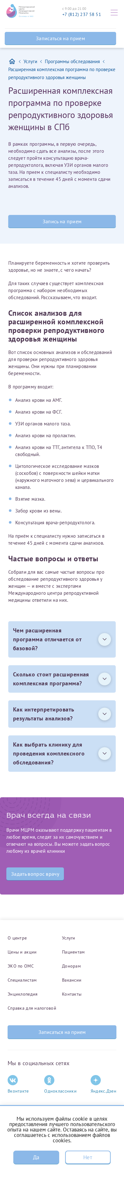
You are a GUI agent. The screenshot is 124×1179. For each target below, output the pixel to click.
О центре (17, 938)
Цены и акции (22, 952)
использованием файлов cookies (81, 1137)
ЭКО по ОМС (21, 966)
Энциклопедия (23, 994)
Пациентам (73, 952)
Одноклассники (60, 1091)
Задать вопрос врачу (35, 874)
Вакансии (71, 980)
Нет (87, 1157)
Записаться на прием (60, 38)
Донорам (71, 966)
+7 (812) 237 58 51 (81, 14)
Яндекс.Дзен (103, 1091)
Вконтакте (18, 1091)
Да (36, 1157)
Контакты (71, 994)
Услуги (68, 938)
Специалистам (22, 980)
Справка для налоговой (32, 1008)
